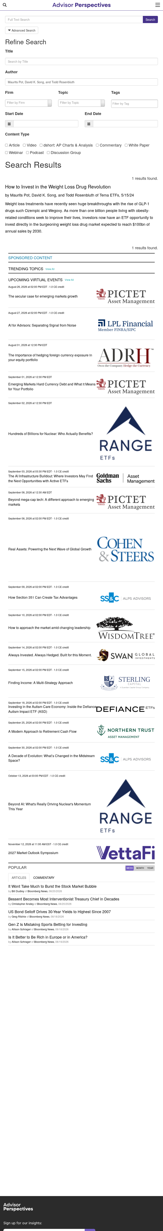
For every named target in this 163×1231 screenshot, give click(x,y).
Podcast (36, 152)
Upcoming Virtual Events (35, 280)
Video (31, 145)
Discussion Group (65, 152)
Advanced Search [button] (23, 30)
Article (14, 145)
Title (9, 51)
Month (140, 868)
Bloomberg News (38, 891)
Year (150, 868)
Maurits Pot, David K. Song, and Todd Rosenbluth (52, 195)
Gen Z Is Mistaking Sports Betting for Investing (47, 924)
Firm (9, 92)
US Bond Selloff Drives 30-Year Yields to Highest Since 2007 (59, 911)
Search (150, 19)
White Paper (138, 145)
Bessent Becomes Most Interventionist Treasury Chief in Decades (63, 898)
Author (11, 72)
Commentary (110, 145)
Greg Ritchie (19, 916)
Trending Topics (25, 269)
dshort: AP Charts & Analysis (67, 145)
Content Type (17, 134)
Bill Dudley (18, 891)
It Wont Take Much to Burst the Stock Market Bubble (52, 886)
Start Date (14, 113)
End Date (93, 113)
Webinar (15, 152)
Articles (19, 877)
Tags (115, 92)
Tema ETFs (109, 195)
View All (50, 269)
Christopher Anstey (23, 904)
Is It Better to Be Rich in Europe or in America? (47, 937)
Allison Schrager (21, 929)
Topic (63, 92)
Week (129, 868)
